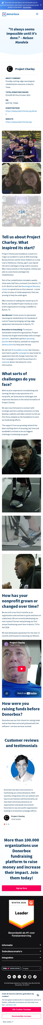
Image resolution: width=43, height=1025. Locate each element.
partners (5, 338)
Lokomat (6, 362)
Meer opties (7, 1022)
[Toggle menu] (37, 14)
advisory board (8, 344)
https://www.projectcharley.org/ (19, 122)
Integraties (7, 957)
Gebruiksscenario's (12, 951)
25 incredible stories (19, 350)
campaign (23, 353)
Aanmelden (27, 7)
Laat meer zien (11, 1005)
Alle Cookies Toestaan (21, 1009)
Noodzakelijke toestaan (21, 1016)
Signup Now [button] (21, 888)
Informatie (7, 945)
